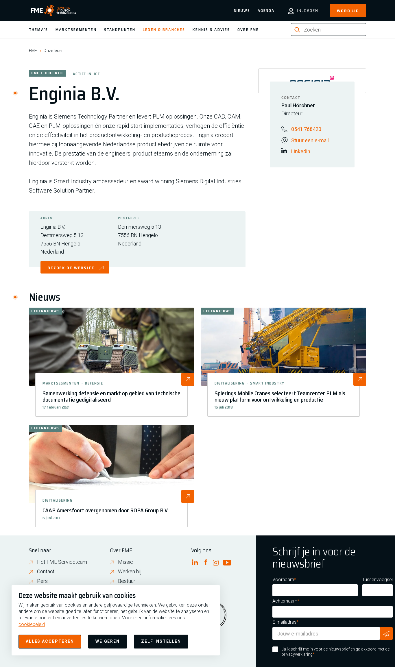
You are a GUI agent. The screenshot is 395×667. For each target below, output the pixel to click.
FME (33, 50)
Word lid (348, 11)
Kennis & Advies (211, 29)
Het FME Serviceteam (62, 562)
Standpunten (119, 29)
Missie (125, 562)
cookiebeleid (32, 624)
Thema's (38, 29)
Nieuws (242, 10)
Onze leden (53, 50)
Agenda (266, 10)
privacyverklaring (297, 654)
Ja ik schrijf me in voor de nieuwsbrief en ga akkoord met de (336, 652)
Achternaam (284, 601)
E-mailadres (284, 622)
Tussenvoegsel (377, 579)
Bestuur (126, 581)
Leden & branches (164, 29)
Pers (42, 581)
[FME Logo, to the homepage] (53, 10)
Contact (46, 571)
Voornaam (283, 579)
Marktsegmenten (76, 29)
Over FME (248, 29)
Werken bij (130, 571)
